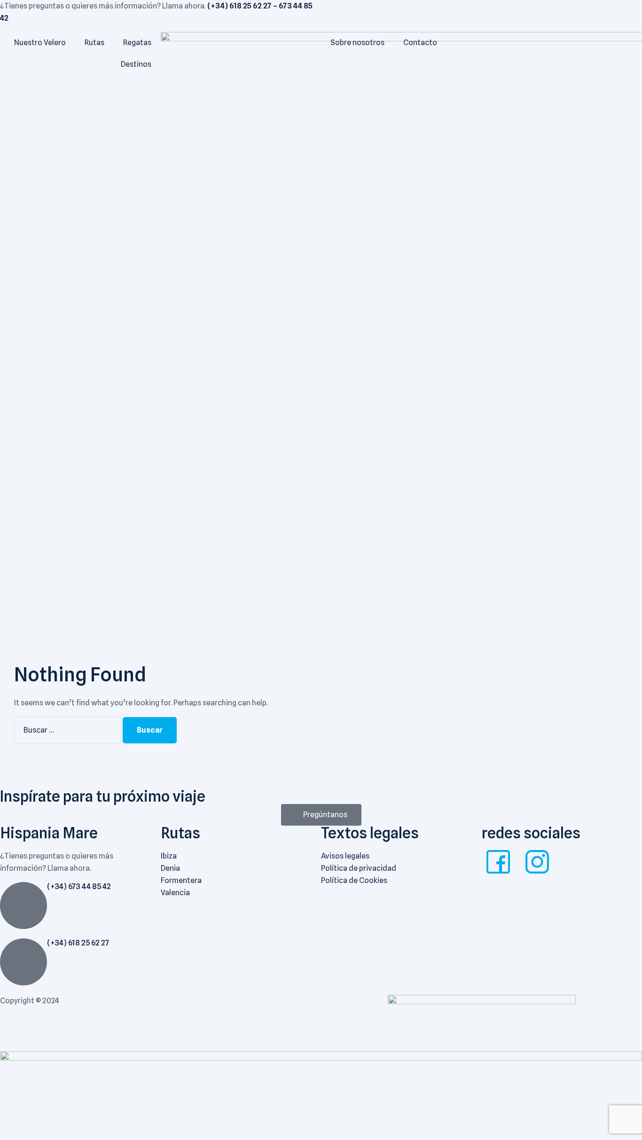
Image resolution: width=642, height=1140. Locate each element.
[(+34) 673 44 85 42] (23, 905)
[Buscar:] (68, 730)
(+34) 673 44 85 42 (79, 886)
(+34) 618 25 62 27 (78, 942)
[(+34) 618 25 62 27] (23, 961)
